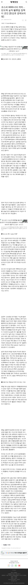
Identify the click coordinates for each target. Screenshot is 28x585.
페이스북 (12, 565)
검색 (26, 2)
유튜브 (19, 565)
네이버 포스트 (16, 565)
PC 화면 (14, 570)
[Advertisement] (14, 76)
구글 (9, 565)
